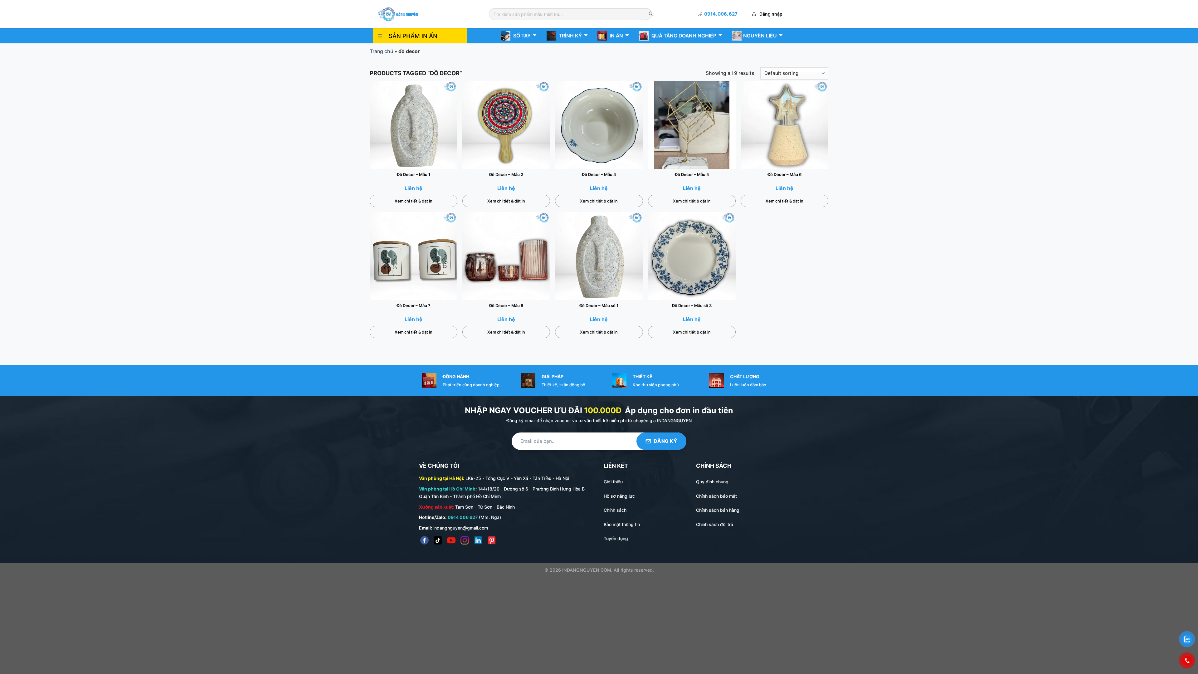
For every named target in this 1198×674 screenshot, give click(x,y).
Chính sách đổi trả (714, 524)
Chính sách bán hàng (717, 510)
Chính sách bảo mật (716, 496)
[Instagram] (464, 540)
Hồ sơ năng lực (619, 496)
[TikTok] (437, 540)
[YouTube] (451, 540)
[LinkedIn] (478, 540)
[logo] (398, 14)
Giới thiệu (613, 481)
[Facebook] (424, 540)
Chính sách (615, 510)
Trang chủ (381, 51)
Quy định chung (712, 481)
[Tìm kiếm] (651, 14)
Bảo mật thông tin (622, 524)
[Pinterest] (491, 540)
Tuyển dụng (616, 538)
